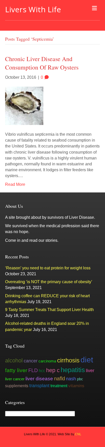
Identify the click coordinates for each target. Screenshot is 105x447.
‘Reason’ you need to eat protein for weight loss (47, 268)
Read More (15, 184)
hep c (53, 370)
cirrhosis (68, 360)
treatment (58, 385)
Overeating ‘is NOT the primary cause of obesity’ (48, 282)
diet (87, 360)
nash (71, 378)
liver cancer (14, 379)
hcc (42, 370)
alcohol (14, 360)
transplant (39, 385)
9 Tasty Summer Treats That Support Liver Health (49, 309)
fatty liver (16, 370)
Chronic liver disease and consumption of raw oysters (41, 63)
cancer (30, 360)
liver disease (39, 378)
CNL (78, 434)
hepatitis (73, 369)
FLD (33, 370)
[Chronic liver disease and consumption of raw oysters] (24, 105)
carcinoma (47, 361)
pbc (80, 379)
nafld (59, 378)
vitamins (76, 385)
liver (90, 370)
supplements (16, 385)
